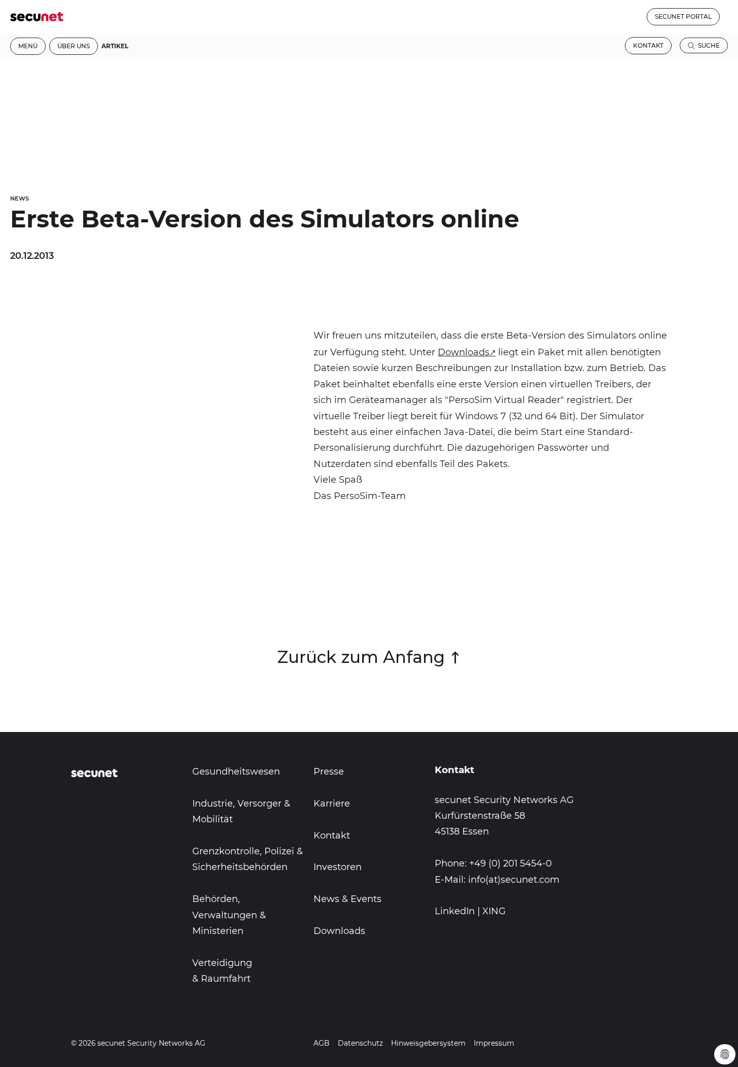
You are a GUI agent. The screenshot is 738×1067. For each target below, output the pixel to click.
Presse (328, 771)
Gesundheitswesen (236, 771)
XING (494, 911)
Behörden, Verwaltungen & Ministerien (229, 915)
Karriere (331, 803)
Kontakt (648, 45)
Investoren (337, 867)
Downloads (463, 352)
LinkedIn (455, 911)
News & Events (347, 899)
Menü (28, 46)
